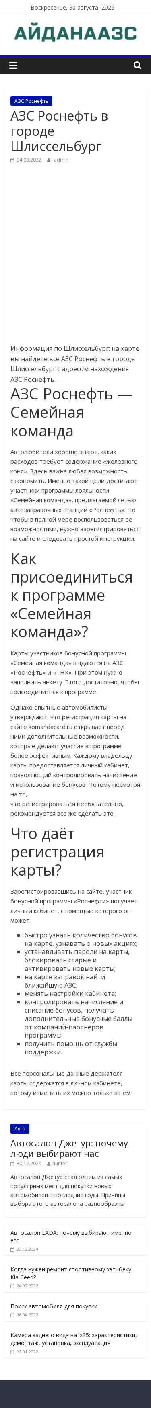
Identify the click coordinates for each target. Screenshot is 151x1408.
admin (61, 159)
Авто (19, 1128)
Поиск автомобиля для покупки (53, 1306)
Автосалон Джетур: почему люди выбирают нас (69, 1148)
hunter (59, 1163)
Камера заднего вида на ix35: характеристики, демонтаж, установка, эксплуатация (73, 1339)
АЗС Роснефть (31, 101)
